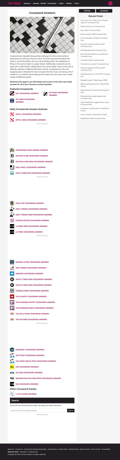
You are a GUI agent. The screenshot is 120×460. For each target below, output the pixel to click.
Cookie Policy (52, 449)
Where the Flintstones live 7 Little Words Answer (95, 85)
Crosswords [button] (51, 3)
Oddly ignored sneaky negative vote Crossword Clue (93, 97)
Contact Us (19, 449)
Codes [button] (61, 3)
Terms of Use (95, 449)
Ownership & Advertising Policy (35, 449)
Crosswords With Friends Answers (32, 150)
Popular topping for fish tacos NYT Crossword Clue (93, 69)
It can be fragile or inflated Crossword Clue (94, 39)
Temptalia (23, 452)
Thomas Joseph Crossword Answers (32, 291)
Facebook (104, 11)
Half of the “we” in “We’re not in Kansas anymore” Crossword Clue (94, 21)
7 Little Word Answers (26, 394)
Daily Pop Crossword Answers (30, 203)
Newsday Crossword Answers (29, 273)
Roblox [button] (69, 3)
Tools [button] (77, 3)
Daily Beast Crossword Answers (31, 167)
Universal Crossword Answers (30, 349)
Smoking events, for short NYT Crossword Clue (95, 75)
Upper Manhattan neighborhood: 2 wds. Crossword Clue (95, 103)
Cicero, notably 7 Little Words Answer (94, 114)
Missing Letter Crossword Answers (32, 262)
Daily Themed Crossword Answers (31, 209)
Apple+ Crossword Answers (28, 114)
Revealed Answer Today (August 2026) (94, 80)
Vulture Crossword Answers (29, 372)
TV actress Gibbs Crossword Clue (92, 60)
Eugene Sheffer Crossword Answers (32, 220)
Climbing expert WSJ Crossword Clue (93, 50)
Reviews (36, 3)
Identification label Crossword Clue (93, 118)
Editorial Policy (85, 449)
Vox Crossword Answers (27, 367)
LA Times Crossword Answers (29, 232)
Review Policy (73, 449)
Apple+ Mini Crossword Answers (31, 120)
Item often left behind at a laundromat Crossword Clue (94, 55)
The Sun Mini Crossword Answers (31, 319)
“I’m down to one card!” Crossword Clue (95, 64)
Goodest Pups (33, 452)
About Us (11, 449)
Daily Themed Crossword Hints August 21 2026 (95, 91)
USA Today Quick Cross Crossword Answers (36, 361)
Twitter (87, 11)
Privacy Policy (63, 449)
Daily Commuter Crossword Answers (33, 173)
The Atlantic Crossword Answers (31, 296)
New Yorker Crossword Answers (31, 268)
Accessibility (106, 449)
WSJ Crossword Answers (27, 384)
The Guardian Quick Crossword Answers (35, 308)
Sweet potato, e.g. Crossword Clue (93, 26)
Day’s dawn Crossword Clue (90, 30)
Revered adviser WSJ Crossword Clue (93, 34)
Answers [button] (27, 3)
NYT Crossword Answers (27, 93)
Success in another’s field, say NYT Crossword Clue (93, 45)
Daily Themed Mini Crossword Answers (34, 215)
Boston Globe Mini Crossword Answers (34, 161)
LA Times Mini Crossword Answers (31, 226)
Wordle (43, 3)
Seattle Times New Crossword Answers (34, 285)
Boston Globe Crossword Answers (32, 156)
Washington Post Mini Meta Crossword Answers (38, 378)
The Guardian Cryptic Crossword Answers (35, 302)
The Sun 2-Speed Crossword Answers (32, 314)
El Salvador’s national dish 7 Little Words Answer (95, 109)
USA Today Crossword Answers (30, 355)
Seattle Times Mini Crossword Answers (34, 279)
